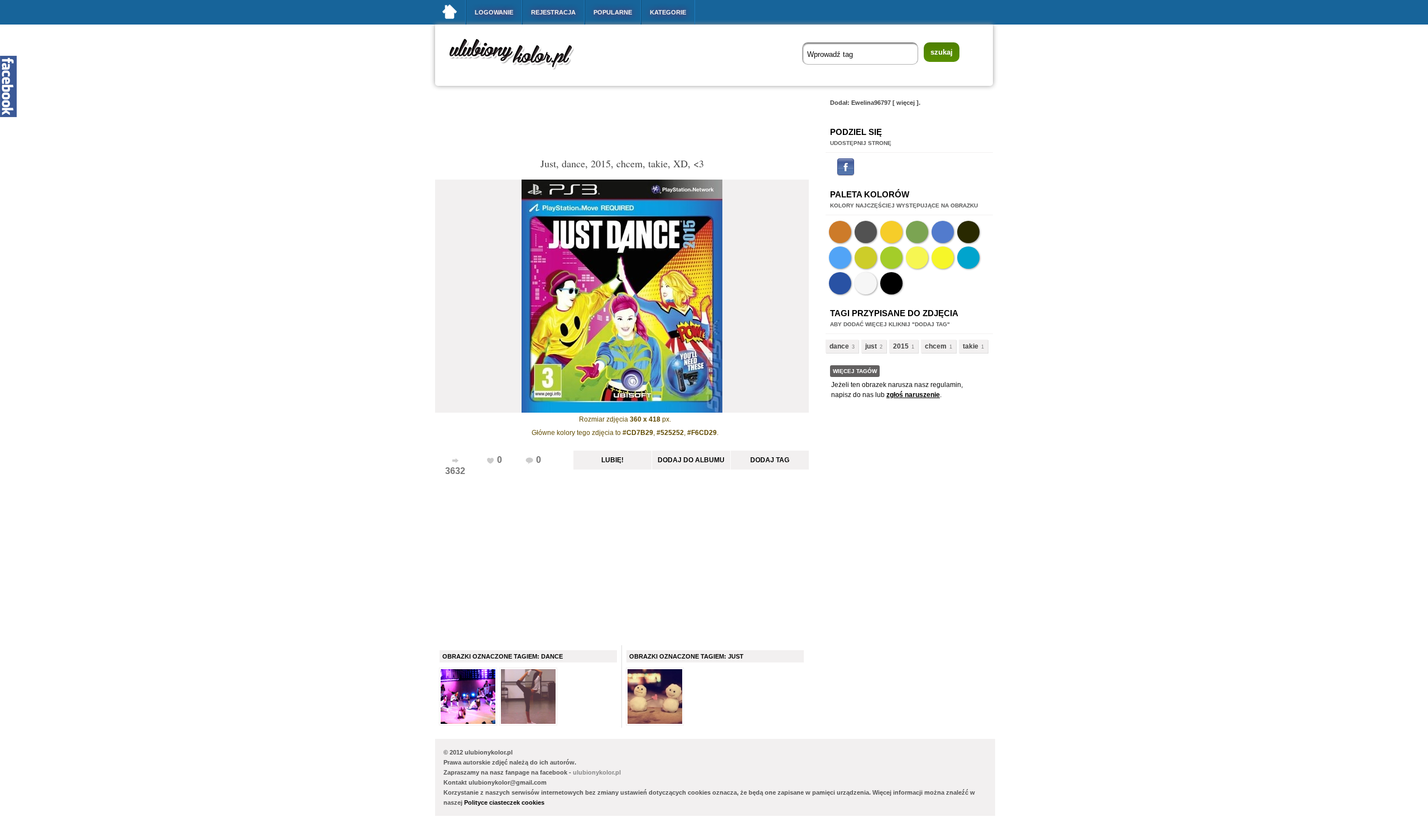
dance (839, 346)
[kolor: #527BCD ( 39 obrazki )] (943, 232)
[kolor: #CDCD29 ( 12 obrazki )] (866, 257)
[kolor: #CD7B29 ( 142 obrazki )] (840, 232)
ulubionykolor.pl (597, 772)
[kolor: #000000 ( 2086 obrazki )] (891, 283)
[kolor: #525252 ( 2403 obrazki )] (866, 232)
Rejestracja (553, 12)
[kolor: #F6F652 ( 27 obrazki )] (917, 257)
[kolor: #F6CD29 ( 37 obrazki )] (891, 232)
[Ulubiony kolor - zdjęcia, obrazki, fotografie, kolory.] (518, 71)
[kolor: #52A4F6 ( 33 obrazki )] (840, 257)
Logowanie (494, 12)
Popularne (613, 12)
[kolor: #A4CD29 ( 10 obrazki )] (891, 257)
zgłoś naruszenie (913, 395)
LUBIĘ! (612, 460)
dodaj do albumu (691, 460)
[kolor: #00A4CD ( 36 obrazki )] (968, 257)
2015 (901, 346)
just (871, 346)
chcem (936, 346)
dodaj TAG (770, 460)
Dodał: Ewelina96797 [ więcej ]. (875, 102)
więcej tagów (855, 371)
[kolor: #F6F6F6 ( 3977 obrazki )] (866, 283)
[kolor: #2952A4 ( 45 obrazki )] (840, 283)
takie (970, 346)
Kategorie (668, 12)
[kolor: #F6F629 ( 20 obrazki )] (943, 257)
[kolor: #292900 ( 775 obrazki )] (968, 232)
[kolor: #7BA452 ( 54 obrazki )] (917, 232)
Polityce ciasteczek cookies (504, 802)
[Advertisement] (638, 125)
